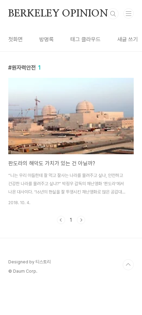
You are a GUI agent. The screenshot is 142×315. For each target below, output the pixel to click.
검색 (113, 14)
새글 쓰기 (127, 39)
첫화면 (15, 39)
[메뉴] (128, 13)
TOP (128, 264)
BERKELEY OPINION (58, 14)
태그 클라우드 (85, 39)
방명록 (46, 39)
